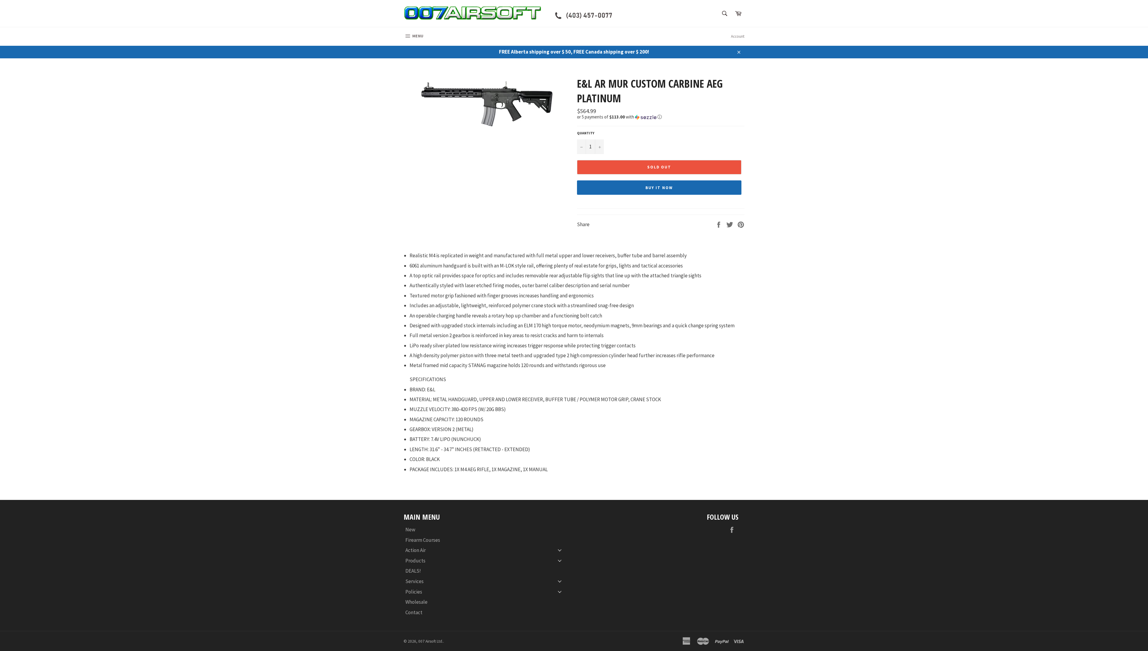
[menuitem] (486, 529)
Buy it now (659, 187)
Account (737, 36)
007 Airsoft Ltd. (430, 641)
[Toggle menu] (560, 550)
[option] (487, 103)
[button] (660, 117)
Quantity (585, 133)
